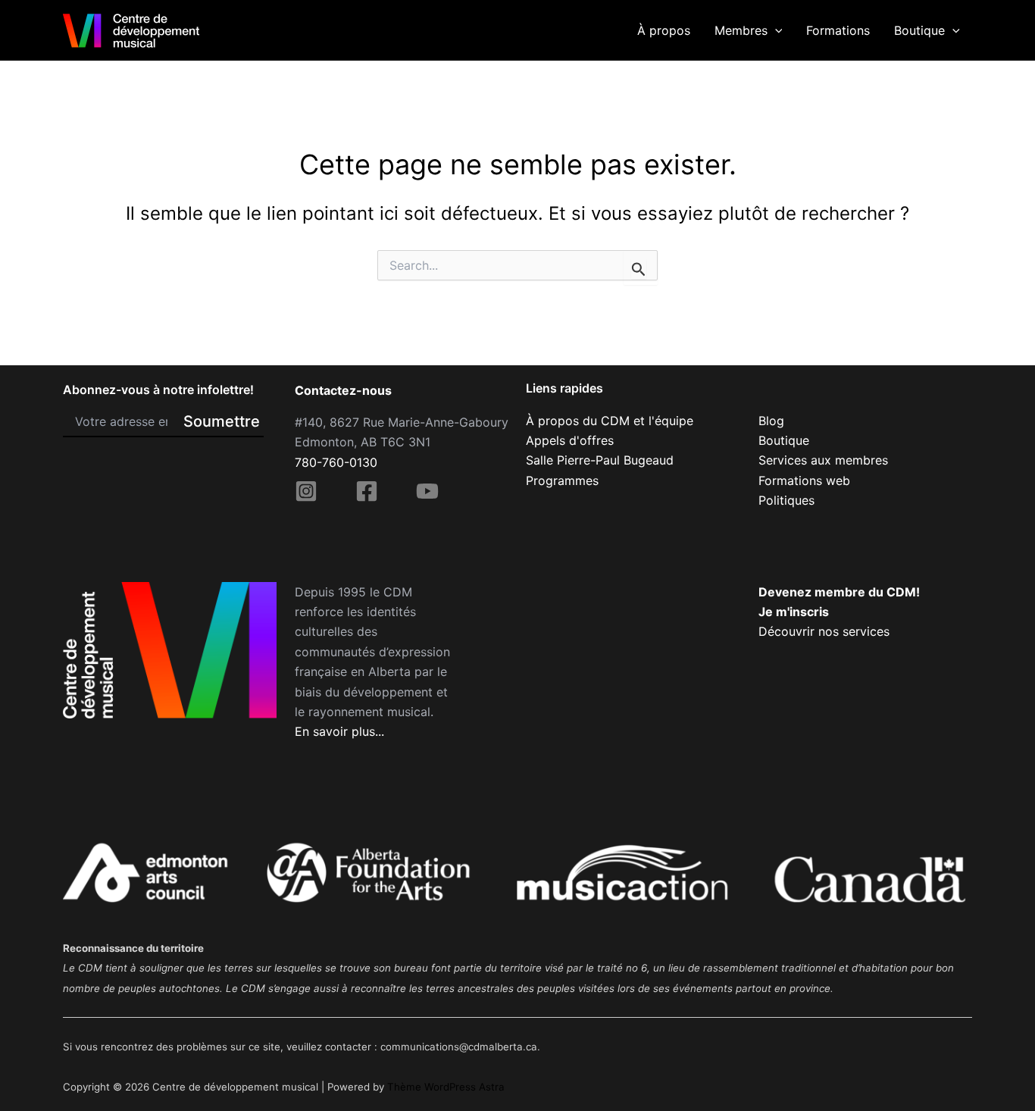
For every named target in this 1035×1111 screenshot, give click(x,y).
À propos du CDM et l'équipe (609, 420)
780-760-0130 (336, 462)
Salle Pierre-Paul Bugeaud (600, 460)
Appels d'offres (570, 440)
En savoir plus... (339, 731)
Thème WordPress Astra (446, 1087)
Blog (771, 420)
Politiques (786, 500)
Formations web (804, 480)
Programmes (562, 480)
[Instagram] (306, 491)
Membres (741, 30)
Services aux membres (823, 460)
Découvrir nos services (824, 631)
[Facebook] (366, 491)
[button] (775, 30)
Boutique (919, 30)
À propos (663, 30)
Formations (838, 30)
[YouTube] (427, 491)
